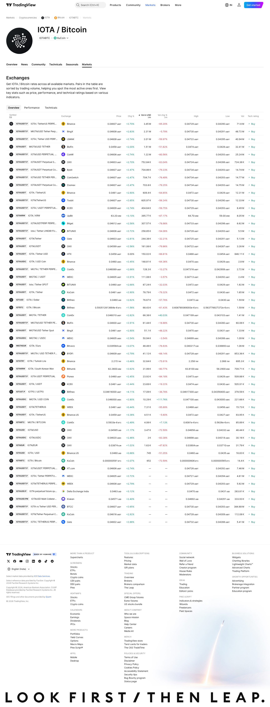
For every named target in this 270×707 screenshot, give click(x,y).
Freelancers (185, 607)
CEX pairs (75, 580)
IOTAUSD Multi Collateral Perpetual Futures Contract (44, 498)
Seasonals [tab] (72, 64)
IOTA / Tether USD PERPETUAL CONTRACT (44, 139)
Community (133, 5)
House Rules (185, 571)
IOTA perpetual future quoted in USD (44, 491)
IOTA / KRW (34, 215)
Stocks (73, 567)
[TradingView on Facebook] (14, 561)
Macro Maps (76, 644)
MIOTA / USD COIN (39, 399)
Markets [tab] (87, 64)
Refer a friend (186, 564)
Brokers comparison (134, 584)
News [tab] (24, 64)
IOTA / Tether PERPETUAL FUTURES (44, 476)
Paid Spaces (185, 611)
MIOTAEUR (21, 346)
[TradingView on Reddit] (52, 561)
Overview (129, 577)
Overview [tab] (11, 64)
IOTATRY (20, 361)
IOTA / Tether (36, 292)
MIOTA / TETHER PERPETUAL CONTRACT (44, 269)
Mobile (73, 657)
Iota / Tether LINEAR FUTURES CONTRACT (44, 231)
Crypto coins (76, 577)
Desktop (74, 660)
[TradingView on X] (8, 561)
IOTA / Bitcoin (33, 307)
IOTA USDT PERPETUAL (43, 376)
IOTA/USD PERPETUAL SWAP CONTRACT (44, 154)
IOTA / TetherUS (37, 192)
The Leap (129, 587)
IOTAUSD (20, 430)
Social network (186, 557)
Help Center (130, 624)
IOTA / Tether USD (38, 253)
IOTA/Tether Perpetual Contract (44, 514)
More (178, 5)
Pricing (127, 560)
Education (184, 587)
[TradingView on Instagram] (27, 561)
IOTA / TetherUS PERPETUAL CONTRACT (44, 123)
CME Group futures (134, 597)
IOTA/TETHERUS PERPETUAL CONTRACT (44, 483)
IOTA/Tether (35, 238)
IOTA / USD (33, 453)
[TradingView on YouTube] (21, 561)
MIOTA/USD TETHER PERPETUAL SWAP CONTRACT (44, 322)
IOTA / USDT (35, 384)
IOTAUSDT (21, 146)
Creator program (187, 567)
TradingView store (133, 640)
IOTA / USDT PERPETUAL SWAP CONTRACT (44, 208)
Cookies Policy (131, 667)
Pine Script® (76, 647)
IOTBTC (19, 307)
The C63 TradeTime (134, 647)
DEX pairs (75, 584)
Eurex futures (131, 600)
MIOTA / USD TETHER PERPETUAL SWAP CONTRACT (44, 353)
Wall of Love (185, 560)
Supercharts (76, 557)
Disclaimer (129, 660)
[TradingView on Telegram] (40, 561)
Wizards (183, 604)
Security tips (130, 674)
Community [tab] (38, 64)
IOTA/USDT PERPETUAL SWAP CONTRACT (44, 468)
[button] (123, 5)
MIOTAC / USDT (37, 276)
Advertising (238, 580)
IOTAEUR (20, 445)
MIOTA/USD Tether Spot (41, 330)
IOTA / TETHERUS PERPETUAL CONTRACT (44, 521)
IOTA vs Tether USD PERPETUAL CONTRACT (44, 506)
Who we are (130, 613)
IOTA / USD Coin (37, 261)
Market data (130, 564)
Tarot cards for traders (135, 644)
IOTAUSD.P (21, 491)
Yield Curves (76, 637)
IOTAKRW (20, 215)
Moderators (185, 574)
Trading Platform (240, 571)
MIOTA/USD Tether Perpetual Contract (44, 131)
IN (231, 5)
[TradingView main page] (21, 5)
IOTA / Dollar (33, 299)
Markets (150, 5)
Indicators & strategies (190, 600)
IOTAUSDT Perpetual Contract (44, 169)
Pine (72, 587)
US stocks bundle (133, 604)
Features (128, 557)
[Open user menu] (239, 5)
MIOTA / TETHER (37, 315)
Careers (128, 627)
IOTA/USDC (35, 437)
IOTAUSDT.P (22, 123)
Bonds (73, 573)
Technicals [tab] (55, 64)
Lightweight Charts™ (242, 564)
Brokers (165, 5)
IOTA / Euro (35, 345)
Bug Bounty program (134, 678)
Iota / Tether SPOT (38, 284)
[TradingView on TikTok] (46, 561)
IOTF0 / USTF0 (36, 391)
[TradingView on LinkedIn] (33, 561)
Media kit (129, 631)
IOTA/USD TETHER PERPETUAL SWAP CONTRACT (44, 177)
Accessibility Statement (136, 671)
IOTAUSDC (21, 261)
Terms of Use (131, 657)
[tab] (13, 107)
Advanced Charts (241, 567)
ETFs (72, 570)
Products (115, 5)
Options (74, 640)
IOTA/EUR (33, 445)
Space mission (131, 617)
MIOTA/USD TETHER (39, 146)
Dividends (75, 620)
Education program (242, 591)
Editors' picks (186, 591)
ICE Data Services (42, 576)
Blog (126, 620)
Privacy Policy (131, 664)
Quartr (48, 597)
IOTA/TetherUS (38, 200)
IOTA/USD (33, 430)
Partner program (240, 587)
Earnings (74, 617)
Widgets (236, 557)
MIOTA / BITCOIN (37, 422)
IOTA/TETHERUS (37, 407)
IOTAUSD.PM (22, 499)
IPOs (72, 624)
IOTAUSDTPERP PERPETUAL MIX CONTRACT (44, 223)
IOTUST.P (20, 391)
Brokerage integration (243, 584)
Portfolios (75, 633)
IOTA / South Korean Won (41, 368)
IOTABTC (20, 422)
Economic (75, 613)
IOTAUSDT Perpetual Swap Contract (44, 162)
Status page (130, 681)
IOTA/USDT (35, 246)
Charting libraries (241, 560)
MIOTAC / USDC (37, 338)
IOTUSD (19, 300)
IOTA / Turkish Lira (36, 361)
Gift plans (129, 567)
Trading (183, 584)
